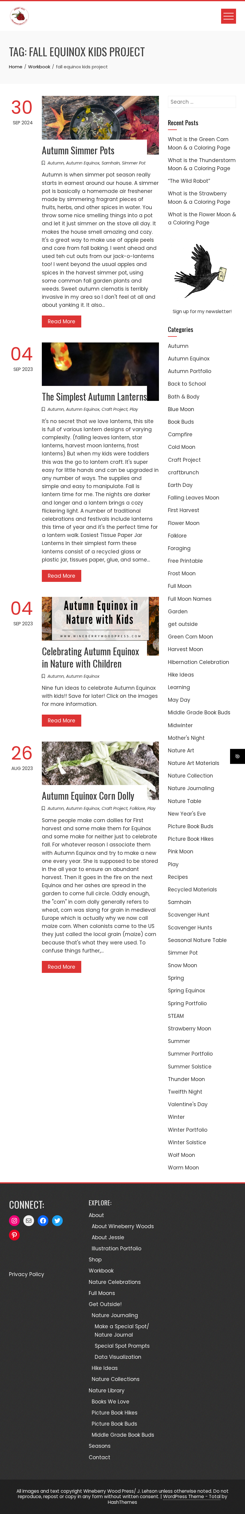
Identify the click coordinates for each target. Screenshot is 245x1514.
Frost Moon (182, 573)
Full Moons (102, 1293)
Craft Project (115, 409)
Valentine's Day (188, 1104)
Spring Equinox (186, 990)
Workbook (101, 1270)
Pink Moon (180, 851)
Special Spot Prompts (122, 1346)
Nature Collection (190, 775)
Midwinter (180, 725)
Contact (99, 1457)
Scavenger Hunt (188, 914)
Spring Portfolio (187, 1003)
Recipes (178, 877)
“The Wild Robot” (189, 181)
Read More (61, 321)
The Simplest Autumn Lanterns (94, 396)
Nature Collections (116, 1379)
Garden (178, 611)
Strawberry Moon (189, 1028)
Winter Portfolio (187, 1129)
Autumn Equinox (82, 163)
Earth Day (180, 485)
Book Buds (181, 421)
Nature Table (184, 801)
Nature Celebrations (115, 1282)
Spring (176, 978)
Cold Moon (181, 447)
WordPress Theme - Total (191, 1496)
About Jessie (108, 1237)
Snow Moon (182, 965)
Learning (179, 687)
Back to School (187, 383)
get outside (183, 624)
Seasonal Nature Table (197, 940)
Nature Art (181, 750)
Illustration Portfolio (116, 1248)
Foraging (179, 548)
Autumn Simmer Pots (78, 150)
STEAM (176, 1016)
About (96, 1215)
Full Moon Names (190, 599)
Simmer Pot (134, 163)
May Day (179, 700)
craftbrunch (183, 472)
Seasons (100, 1446)
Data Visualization (118, 1357)
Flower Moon (184, 523)
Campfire (180, 434)
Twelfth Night (185, 1091)
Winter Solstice (187, 1142)
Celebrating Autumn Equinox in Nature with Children (90, 657)
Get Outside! (105, 1304)
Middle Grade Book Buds (199, 712)
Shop (95, 1259)
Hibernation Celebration (198, 662)
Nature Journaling (191, 788)
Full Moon (180, 586)
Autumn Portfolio (189, 371)
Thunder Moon (186, 1079)
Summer (179, 1041)
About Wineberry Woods (123, 1226)
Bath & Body (184, 396)
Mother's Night (186, 738)
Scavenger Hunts (190, 927)
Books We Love (110, 1401)
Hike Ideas (181, 674)
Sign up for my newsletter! (202, 311)
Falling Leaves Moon (193, 497)
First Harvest (183, 510)
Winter (176, 1117)
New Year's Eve (187, 813)
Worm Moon (183, 1167)
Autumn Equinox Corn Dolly (88, 795)
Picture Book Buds (190, 826)
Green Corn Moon (190, 636)
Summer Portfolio (190, 1053)
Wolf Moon (181, 1155)
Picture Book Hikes (191, 839)
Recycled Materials (192, 889)
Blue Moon (181, 409)
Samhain (111, 163)
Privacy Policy (26, 1274)
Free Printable (185, 560)
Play (134, 409)
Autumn (56, 163)
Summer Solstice (190, 1066)
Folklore (137, 808)
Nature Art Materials (193, 763)
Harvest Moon (185, 649)
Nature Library (107, 1390)
